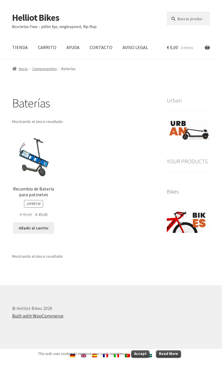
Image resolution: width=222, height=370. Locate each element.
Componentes (44, 68)
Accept (140, 353)
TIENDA (20, 47)
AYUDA (72, 47)
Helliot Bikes (35, 17)
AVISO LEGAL (135, 47)
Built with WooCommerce (37, 316)
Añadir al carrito (33, 228)
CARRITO (47, 47)
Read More (168, 353)
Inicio (23, 68)
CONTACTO (101, 47)
